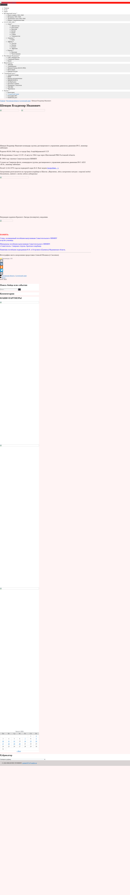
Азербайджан (12, 66)
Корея (13, 32)
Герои (6, 11)
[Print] (45, 273)
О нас (6, 10)
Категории (11, 92)
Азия (9, 24)
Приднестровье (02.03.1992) (17, 68)
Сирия (13, 34)
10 (3, 741)
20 (19, 744)
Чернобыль (11, 89)
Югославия (11, 69)
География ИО (12, 96)
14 (25, 741)
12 (14, 741)
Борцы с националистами (16, 20)
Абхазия (10, 64)
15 (31, 741)
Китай (13, 31)
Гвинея (13, 45)
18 (9, 744)
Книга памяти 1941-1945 (16, 15)
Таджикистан (15, 36)
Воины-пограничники (15, 78)
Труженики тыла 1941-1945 (17, 18)
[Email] (45, 261)
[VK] (45, 264)
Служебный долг (9, 73)
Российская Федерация (11, 56)
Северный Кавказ (13, 59)
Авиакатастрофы (13, 75)
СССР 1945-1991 (9, 22)
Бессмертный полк (10, 13)
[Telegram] (45, 270)
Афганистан (15, 26)
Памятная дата (12, 97)
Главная (6, 8)
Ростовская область (12, 101)
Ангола (13, 43)
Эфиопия (14, 48)
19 (14, 744)
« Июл (19, 751)
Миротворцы (8, 63)
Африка (10, 41)
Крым (9, 61)
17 (3, 744)
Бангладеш (14, 27)
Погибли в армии (13, 83)
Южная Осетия (12, 71)
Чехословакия (15, 54)
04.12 (3, 277)
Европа (10, 50)
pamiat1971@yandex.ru (29, 763)
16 (36, 741)
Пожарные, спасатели (15, 85)
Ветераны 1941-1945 (14, 17)
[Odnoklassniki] (45, 267)
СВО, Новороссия (13, 57)
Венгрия (14, 52)
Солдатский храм (13, 94)
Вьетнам (14, 29)
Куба (13, 40)
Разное (6, 90)
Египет (13, 47)
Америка (10, 38)
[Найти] (19, 289)
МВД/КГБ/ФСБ (13, 80)
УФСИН (10, 87)
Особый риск (12, 82)
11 (9, 741)
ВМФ (9, 77)
